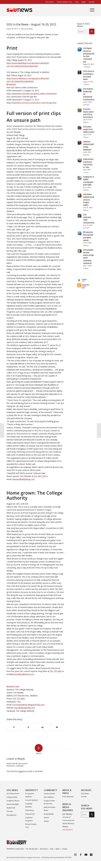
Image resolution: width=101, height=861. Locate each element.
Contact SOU (19, 849)
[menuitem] (49, 2)
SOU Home (44, 849)
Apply (58, 849)
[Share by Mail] (57, 727)
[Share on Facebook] (14, 727)
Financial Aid (30, 814)
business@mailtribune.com (22, 674)
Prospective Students (29, 795)
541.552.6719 (67, 830)
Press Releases (68, 796)
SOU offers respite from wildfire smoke (88, 129)
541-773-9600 (19, 698)
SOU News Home (13, 793)
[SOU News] (19, 10)
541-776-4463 (56, 671)
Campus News (12, 797)
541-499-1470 (40, 476)
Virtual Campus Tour (31, 825)
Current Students (31, 800)
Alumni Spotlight (13, 804)
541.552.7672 (33, 849)
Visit (51, 849)
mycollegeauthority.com (24, 707)
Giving (46, 821)
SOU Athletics (49, 797)
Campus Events (49, 793)
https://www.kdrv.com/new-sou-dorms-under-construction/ (32, 93)
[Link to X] (91, 855)
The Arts (10, 811)
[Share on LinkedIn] (43, 727)
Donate (64, 849)
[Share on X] (28, 727)
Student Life (11, 808)
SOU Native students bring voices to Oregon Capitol (88, 199)
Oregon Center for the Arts (49, 802)
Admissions (29, 810)
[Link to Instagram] (75, 855)
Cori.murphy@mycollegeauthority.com (28, 704)
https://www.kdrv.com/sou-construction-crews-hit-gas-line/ (32, 102)
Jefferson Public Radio (49, 808)
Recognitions (11, 815)
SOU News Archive (85, 795)
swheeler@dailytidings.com (23, 479)
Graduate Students (28, 805)
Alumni (46, 817)
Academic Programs (29, 819)
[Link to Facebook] (81, 855)
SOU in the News (27, 29)
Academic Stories (13, 801)
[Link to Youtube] (86, 855)
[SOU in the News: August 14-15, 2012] (2, 430)
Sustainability (49, 814)
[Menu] (90, 10)
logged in (22, 771)
